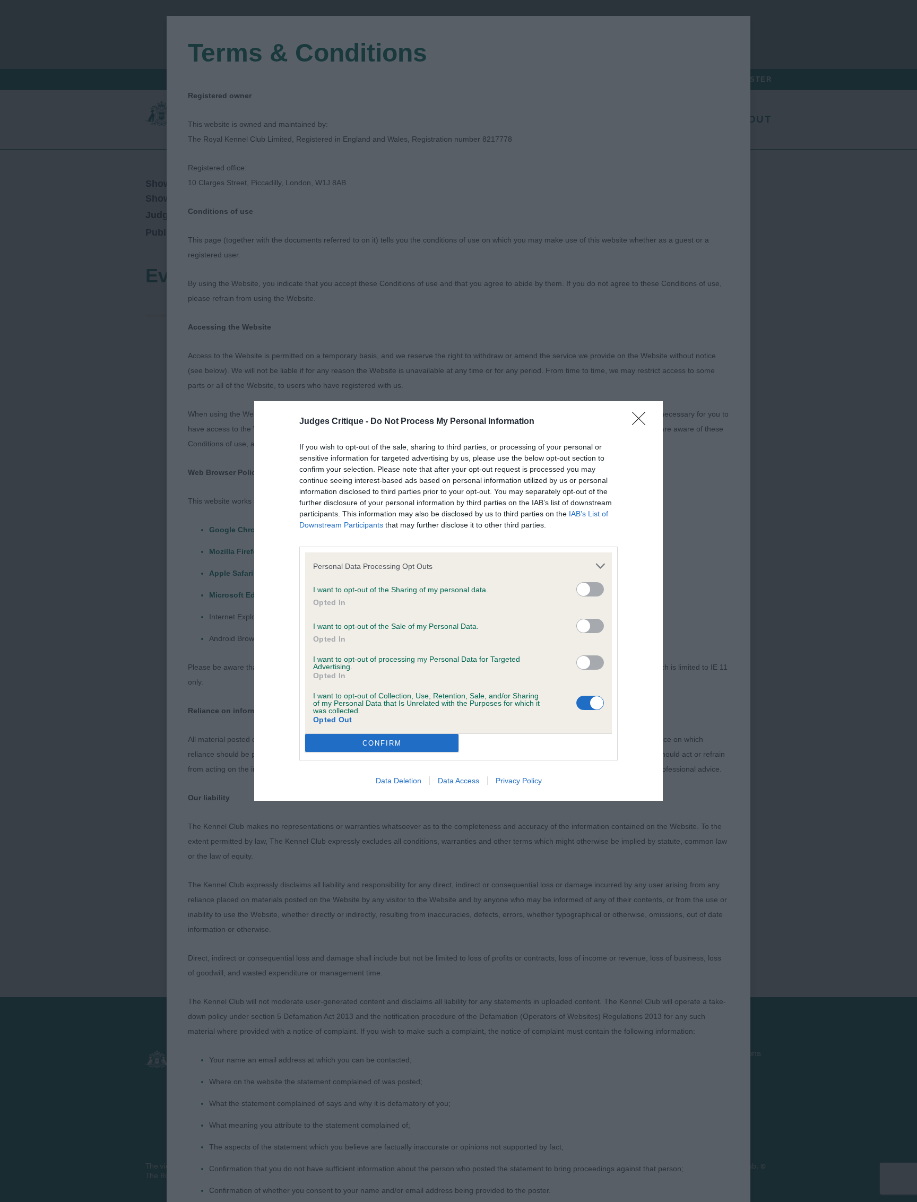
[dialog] (458, 601)
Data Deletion (398, 780)
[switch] (590, 589)
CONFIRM (382, 743)
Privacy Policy (519, 780)
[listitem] (458, 566)
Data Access (458, 780)
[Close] (642, 422)
